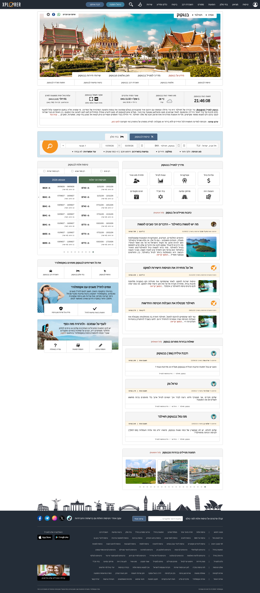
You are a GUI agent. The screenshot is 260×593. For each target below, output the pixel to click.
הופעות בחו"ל (159, 532)
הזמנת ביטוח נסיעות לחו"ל (95, 312)
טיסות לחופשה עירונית (120, 538)
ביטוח (174, 4)
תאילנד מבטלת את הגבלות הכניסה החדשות (168, 303)
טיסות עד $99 (199, 538)
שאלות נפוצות (200, 573)
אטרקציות (184, 175)
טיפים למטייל (158, 561)
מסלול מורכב (172, 532)
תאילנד (198, 15)
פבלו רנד (206, 391)
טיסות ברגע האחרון (153, 538)
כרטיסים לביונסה (181, 550)
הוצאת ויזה (209, 191)
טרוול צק (172, 383)
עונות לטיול (161, 175)
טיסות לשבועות (130, 544)
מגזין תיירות (201, 561)
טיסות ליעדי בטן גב (101, 538)
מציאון (235, 4)
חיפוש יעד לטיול (187, 561)
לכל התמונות (155, 452)
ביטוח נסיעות (117, 532)
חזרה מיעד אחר (187, 532)
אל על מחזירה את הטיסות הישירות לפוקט (168, 267)
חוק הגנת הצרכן (121, 573)
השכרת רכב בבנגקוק (130, 82)
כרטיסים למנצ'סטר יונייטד (115, 556)
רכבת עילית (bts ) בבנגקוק (172, 353)
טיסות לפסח (144, 544)
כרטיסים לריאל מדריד (157, 556)
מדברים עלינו (184, 579)
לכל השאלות (156, 342)
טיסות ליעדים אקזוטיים (196, 544)
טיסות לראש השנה (113, 544)
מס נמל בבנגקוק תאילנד (172, 416)
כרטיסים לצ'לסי (96, 556)
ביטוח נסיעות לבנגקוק (93, 82)
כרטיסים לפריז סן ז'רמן (137, 556)
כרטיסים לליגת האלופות (196, 556)
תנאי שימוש (139, 579)
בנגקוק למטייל (212, 110)
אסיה (211, 15)
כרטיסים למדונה (146, 550)
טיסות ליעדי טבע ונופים (175, 544)
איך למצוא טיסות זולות (141, 567)
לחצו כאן (116, 121)
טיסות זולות (201, 518)
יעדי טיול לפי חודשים (107, 567)
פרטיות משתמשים (125, 579)
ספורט (201, 4)
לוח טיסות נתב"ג (199, 567)
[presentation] (221, 473)
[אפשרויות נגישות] (139, 4)
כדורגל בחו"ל (218, 556)
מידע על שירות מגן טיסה (61, 312)
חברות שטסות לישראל (161, 567)
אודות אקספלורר (199, 579)
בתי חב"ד (160, 191)
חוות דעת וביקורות (168, 579)
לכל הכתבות (158, 213)
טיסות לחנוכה (158, 544)
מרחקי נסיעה (184, 191)
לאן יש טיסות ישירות (181, 567)
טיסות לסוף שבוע (170, 538)
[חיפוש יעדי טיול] (131, 4)
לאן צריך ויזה (122, 561)
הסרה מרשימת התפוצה (103, 573)
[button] (205, 486)
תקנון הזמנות (153, 579)
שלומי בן (206, 424)
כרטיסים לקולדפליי (198, 550)
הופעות (211, 4)
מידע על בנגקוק (176, 75)
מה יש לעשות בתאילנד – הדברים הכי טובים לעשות (168, 224)
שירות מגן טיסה (185, 573)
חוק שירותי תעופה (138, 573)
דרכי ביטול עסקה (154, 573)
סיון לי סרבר (204, 231)
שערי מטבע (145, 561)
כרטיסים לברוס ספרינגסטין (105, 550)
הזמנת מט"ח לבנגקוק (56, 82)
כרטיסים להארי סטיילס (128, 550)
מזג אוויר (133, 561)
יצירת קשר (95, 579)
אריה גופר (206, 360)
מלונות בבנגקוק (167, 82)
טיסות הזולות (103, 518)
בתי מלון (224, 4)
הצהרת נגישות (108, 579)
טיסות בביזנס (137, 538)
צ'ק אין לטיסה (170, 573)
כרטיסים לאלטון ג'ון (163, 550)
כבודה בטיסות (123, 567)
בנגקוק (183, 14)
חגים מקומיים (136, 191)
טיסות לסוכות (97, 544)
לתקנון (63, 333)
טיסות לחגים (186, 538)
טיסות (245, 4)
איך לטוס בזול (218, 538)
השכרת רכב (187, 4)
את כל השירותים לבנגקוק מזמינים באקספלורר (78, 262)
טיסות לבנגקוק (204, 82)
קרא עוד (53, 114)
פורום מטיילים (172, 561)
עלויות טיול (209, 175)
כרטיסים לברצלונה (176, 556)
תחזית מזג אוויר (136, 175)
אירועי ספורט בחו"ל (142, 532)
